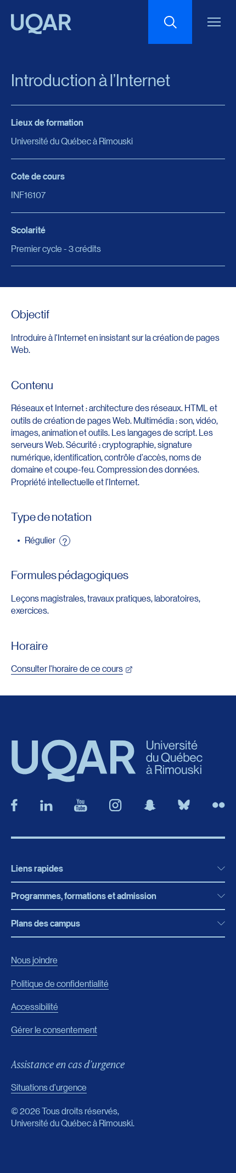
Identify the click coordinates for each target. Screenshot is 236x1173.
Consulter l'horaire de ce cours (67, 668)
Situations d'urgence (49, 1087)
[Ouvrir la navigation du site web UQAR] (214, 22)
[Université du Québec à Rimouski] (41, 24)
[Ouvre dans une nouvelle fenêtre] (14, 805)
